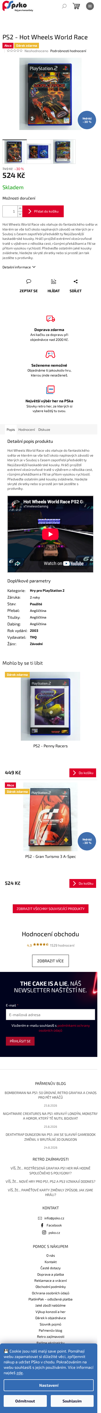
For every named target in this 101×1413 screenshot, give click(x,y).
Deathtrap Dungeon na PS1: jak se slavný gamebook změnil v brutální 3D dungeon (51, 1136)
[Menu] (90, 6)
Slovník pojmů (50, 1324)
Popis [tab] (11, 429)
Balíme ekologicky (50, 1343)
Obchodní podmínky (51, 1286)
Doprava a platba (50, 1274)
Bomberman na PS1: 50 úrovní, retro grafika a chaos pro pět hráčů (51, 1095)
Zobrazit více (50, 960)
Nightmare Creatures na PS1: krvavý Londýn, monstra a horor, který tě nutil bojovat (50, 1115)
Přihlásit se (20, 1041)
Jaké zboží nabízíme (50, 1305)
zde (19, 1372)
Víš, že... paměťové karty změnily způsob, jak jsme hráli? (50, 1192)
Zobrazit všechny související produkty (51, 909)
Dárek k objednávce (50, 1318)
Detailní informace (16, 267)
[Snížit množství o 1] (19, 214)
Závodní (36, 644)
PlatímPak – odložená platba (50, 1299)
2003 (34, 630)
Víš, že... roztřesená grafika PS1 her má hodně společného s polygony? (50, 1170)
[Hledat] (64, 6)
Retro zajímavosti (50, 1336)
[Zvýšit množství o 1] (19, 208)
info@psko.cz (54, 1218)
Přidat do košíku (46, 211)
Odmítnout (25, 1401)
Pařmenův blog (50, 1330)
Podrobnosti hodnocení (68, 51)
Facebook (54, 1225)
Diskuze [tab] (44, 429)
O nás (50, 1255)
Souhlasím (72, 1401)
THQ (33, 637)
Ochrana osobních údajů (50, 1293)
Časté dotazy (50, 1268)
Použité (36, 604)
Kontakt (51, 1262)
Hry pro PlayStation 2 (47, 590)
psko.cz (54, 1232)
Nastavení (48, 1385)
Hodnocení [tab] (26, 429)
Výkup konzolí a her (51, 1312)
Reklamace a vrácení (50, 1280)
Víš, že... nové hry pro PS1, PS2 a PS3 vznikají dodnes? (50, 1181)
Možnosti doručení (18, 198)
